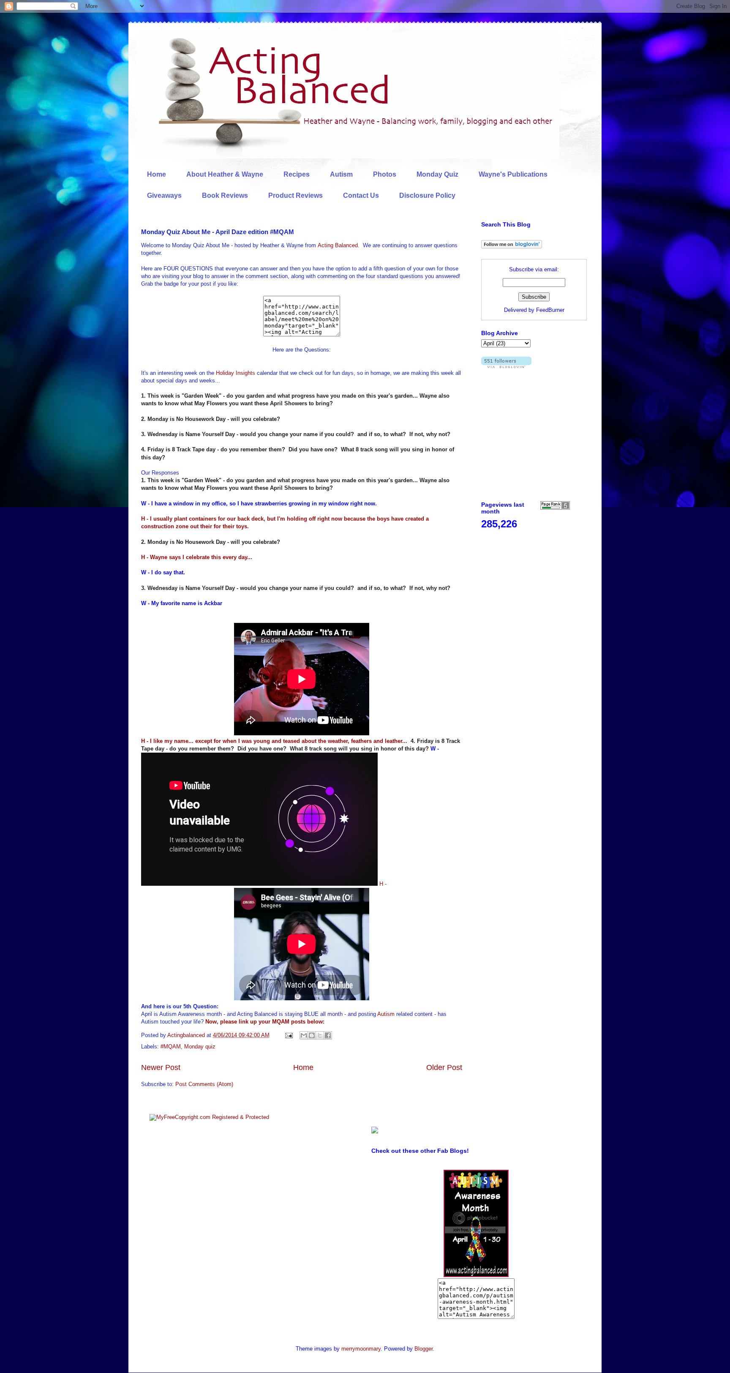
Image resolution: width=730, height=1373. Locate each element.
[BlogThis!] (312, 1035)
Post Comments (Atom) (204, 1084)
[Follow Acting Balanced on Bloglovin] (511, 246)
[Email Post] (288, 1035)
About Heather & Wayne (224, 174)
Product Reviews (295, 195)
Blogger (423, 1349)
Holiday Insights (235, 373)
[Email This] (304, 1035)
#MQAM (171, 1046)
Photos (384, 174)
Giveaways (164, 195)
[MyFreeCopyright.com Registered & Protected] (209, 1117)
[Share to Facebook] (328, 1035)
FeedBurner (550, 310)
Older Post (444, 1067)
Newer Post (160, 1067)
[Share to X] (320, 1035)
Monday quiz (199, 1046)
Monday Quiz (437, 174)
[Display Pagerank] (555, 508)
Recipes (296, 174)
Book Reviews (225, 195)
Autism (341, 174)
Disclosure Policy (427, 195)
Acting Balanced (338, 245)
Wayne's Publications (513, 174)
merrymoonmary (361, 1349)
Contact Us (361, 195)
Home (156, 174)
